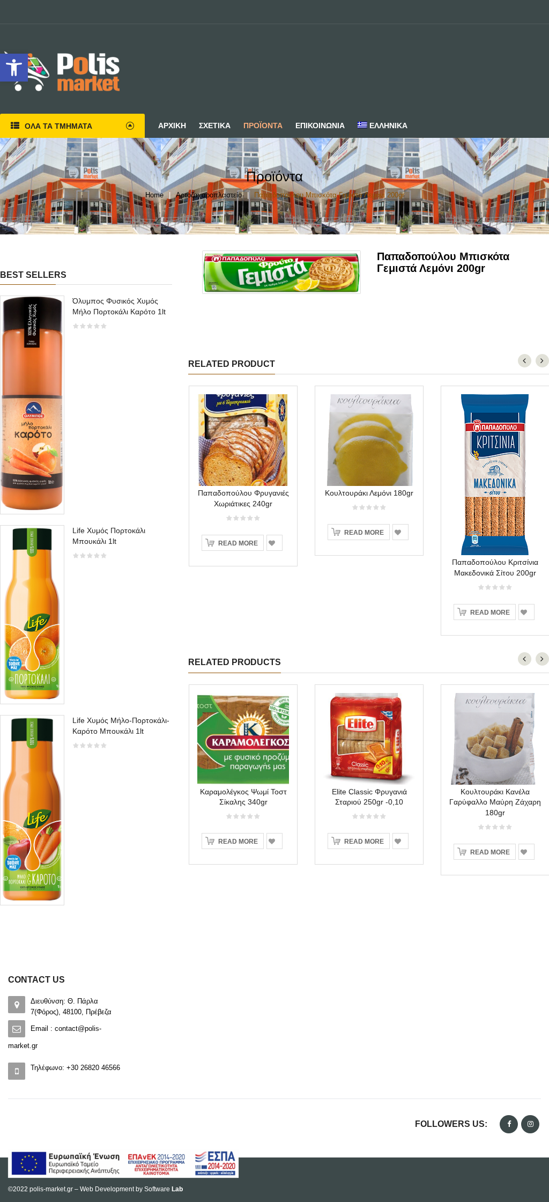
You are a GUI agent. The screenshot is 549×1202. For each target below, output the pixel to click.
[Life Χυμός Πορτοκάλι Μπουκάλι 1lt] (32, 614)
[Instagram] (530, 1124)
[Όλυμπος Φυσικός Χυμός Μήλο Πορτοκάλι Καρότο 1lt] (32, 404)
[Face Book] (509, 1124)
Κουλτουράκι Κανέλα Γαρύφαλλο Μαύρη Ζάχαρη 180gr (495, 802)
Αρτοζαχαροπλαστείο (209, 195)
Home (154, 195)
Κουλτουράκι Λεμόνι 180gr (369, 493)
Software (163, 1189)
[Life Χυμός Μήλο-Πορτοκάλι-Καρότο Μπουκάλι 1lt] (32, 809)
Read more (238, 543)
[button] (14, 68)
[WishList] (274, 543)
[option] (86, 606)
